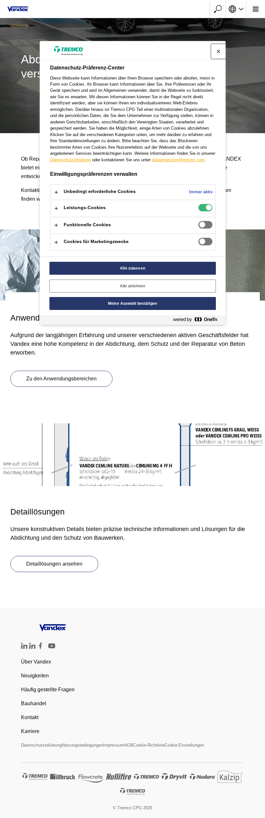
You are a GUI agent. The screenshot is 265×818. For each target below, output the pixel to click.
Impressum (113, 745)
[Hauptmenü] (255, 9)
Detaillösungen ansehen (54, 564)
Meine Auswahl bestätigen (132, 303)
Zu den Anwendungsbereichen (61, 378)
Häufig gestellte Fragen (48, 689)
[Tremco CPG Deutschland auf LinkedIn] (24, 647)
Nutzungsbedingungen (82, 745)
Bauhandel (33, 703)
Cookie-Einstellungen (184, 745)
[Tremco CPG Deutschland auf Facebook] (40, 647)
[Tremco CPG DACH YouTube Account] (51, 650)
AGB (128, 745)
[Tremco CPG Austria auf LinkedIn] (32, 647)
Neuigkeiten (35, 675)
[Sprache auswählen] (236, 9)
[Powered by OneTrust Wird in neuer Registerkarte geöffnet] (197, 321)
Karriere (30, 731)
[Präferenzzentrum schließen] (218, 51)
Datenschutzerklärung (41, 745)
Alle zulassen (132, 268)
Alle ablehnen (132, 286)
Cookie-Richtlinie (148, 745)
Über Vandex (36, 661)
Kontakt (29, 717)
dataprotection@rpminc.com (178, 159)
